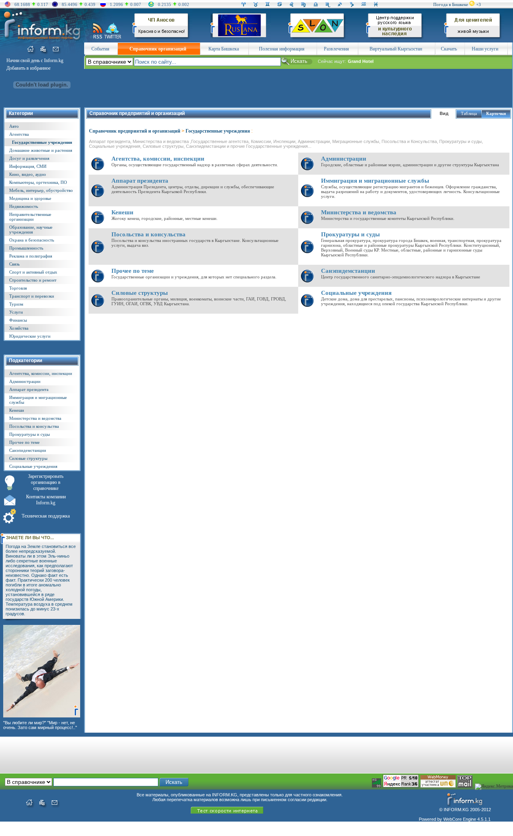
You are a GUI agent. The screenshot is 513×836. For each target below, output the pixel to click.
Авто (14, 126)
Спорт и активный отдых (33, 272)
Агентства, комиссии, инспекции (40, 373)
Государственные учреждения (42, 142)
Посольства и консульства (34, 426)
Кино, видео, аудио (27, 174)
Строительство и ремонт (33, 280)
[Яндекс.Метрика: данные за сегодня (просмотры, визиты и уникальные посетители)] (494, 787)
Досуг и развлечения (29, 158)
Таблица (469, 113)
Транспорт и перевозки (31, 296)
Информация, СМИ (27, 166)
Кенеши (16, 410)
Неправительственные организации (30, 217)
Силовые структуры (28, 458)
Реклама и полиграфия (30, 256)
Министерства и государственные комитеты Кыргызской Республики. (387, 218)
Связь (14, 264)
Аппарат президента (28, 389)
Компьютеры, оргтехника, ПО (38, 182)
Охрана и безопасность (31, 240)
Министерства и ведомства (35, 418)
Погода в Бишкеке (450, 4)
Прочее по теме (24, 442)
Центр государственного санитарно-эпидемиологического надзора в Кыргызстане (400, 276)
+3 (478, 4)
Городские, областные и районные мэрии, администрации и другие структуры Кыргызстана (410, 164)
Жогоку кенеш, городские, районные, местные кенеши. (164, 218)
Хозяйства (18, 328)
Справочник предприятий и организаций (134, 131)
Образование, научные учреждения (31, 229)
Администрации (24, 381)
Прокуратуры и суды (29, 434)
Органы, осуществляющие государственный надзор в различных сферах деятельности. (194, 164)
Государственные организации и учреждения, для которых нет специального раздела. (194, 276)
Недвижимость (23, 206)
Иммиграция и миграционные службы (375, 180)
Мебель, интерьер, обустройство (41, 190)
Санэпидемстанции (27, 450)
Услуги (16, 312)
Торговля (18, 288)
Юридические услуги (29, 336)
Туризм (16, 304)
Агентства (19, 134)
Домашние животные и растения (40, 150)
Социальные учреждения (33, 466)
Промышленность (26, 248)
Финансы (18, 320)
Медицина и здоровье (30, 198)
